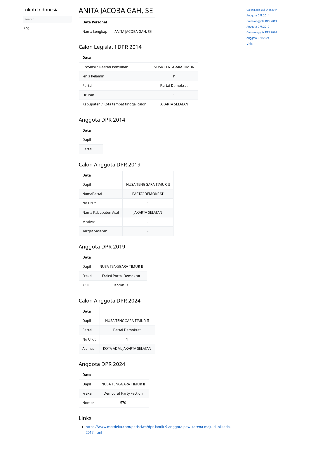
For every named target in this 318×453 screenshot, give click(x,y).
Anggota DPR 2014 (258, 15)
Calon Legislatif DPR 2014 (262, 10)
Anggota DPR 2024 (258, 38)
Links (250, 43)
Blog (26, 28)
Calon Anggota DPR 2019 (262, 21)
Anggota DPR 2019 (258, 26)
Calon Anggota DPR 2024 (262, 32)
